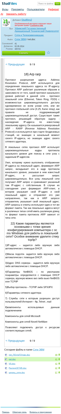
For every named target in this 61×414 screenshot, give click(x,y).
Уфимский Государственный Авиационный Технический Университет (37, 29)
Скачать (23, 53)
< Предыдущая (15, 64)
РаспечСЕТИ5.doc (18, 368)
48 (56, 355)
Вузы (5, 9)
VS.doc (12, 363)
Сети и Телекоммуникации (29, 35)
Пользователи (36, 9)
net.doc (12, 359)
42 (56, 363)
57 (56, 372)
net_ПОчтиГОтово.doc (19, 355)
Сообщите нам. (36, 25)
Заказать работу (16, 14)
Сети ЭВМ (20, 39)
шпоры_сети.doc (17, 372)
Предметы (17, 9)
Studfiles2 (26, 20)
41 (56, 359)
